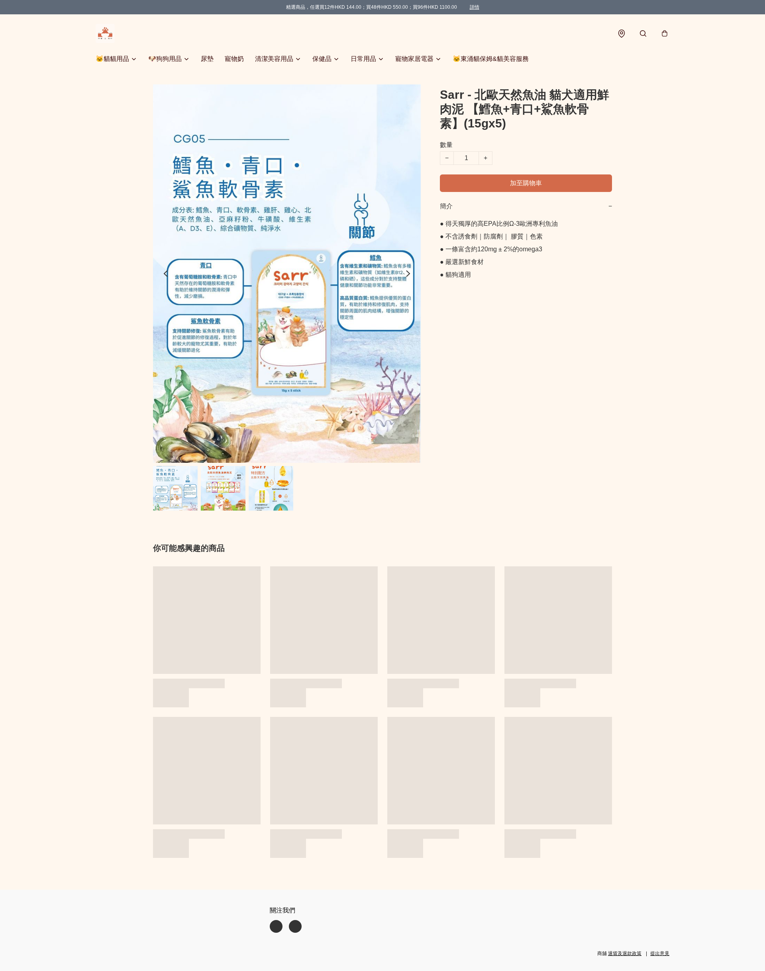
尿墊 (207, 58)
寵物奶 (234, 58)
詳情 (474, 7)
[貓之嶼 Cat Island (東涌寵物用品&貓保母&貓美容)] (105, 33)
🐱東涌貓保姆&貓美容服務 (491, 58)
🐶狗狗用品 (165, 58)
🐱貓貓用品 (112, 58)
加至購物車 (526, 183)
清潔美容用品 (274, 58)
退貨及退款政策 (624, 953)
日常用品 (363, 58)
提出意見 (659, 953)
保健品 (322, 58)
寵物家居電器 (414, 58)
